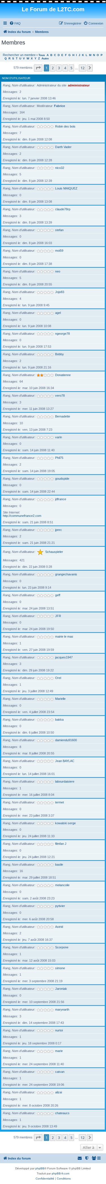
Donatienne (63, 375)
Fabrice (59, 106)
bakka (59, 719)
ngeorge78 (62, 333)
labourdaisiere (64, 781)
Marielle (60, 698)
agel (58, 312)
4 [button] (65, 67)
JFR (58, 616)
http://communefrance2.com (22, 515)
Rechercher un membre (19, 55)
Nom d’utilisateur (16, 78)
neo (57, 271)
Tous (41, 55)
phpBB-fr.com (60, 1173)
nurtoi (59, 1030)
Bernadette (62, 416)
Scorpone (61, 947)
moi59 (59, 250)
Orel (58, 678)
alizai (58, 1092)
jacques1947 (64, 657)
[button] (38, 67)
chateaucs (62, 1113)
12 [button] (83, 67)
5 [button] (71, 67)
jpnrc (58, 529)
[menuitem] (15, 23)
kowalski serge (65, 823)
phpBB (39, 1168)
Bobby (59, 354)
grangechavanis (66, 574)
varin (58, 437)
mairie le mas (64, 636)
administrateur (79, 85)
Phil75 (59, 457)
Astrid (59, 926)
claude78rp (62, 209)
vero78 (60, 395)
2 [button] (53, 67)
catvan (59, 1071)
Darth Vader (63, 147)
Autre (45, 58)
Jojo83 (59, 292)
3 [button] (59, 67)
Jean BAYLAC (64, 761)
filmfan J (60, 843)
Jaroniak (61, 988)
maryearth (62, 1009)
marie (59, 1051)
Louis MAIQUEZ (66, 188)
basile (59, 864)
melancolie (62, 885)
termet (59, 802)
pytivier (60, 906)
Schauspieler (54, 551)
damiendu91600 (66, 740)
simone (60, 968)
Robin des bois (65, 126)
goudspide (62, 478)
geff (57, 595)
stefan (59, 230)
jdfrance (60, 499)
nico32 (59, 167)
